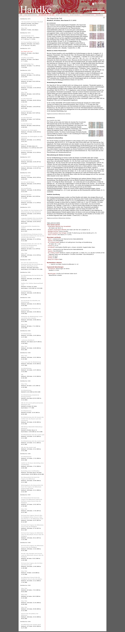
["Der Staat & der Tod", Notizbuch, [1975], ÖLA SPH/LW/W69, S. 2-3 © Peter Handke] (92, 128)
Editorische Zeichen (64, 113)
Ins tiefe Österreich (26, 86)
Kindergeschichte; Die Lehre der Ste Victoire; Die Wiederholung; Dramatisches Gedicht (31, 245)
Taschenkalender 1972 (27, 35)
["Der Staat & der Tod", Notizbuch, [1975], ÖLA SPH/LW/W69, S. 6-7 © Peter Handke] (99, 128)
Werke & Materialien (62, 14)
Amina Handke (63, 231)
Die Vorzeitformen (26, 188)
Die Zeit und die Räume (27, 182)
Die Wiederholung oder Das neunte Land (32, 434)
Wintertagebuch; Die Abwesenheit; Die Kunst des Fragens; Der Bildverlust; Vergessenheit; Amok (32, 487)
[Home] (39, 6)
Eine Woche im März (27, 79)
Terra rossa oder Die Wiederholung (31, 362)
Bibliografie (99, 14)
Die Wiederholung (26, 291)
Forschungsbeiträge (88, 14)
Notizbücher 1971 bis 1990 (46, 14)
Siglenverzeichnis (52, 113)
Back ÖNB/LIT (101, 9)
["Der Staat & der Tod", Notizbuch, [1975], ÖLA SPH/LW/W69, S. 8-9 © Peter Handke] (92, 136)
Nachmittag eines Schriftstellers (30, 471)
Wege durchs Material (30, 14)
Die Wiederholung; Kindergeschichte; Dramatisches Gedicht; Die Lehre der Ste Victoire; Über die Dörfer (32, 236)
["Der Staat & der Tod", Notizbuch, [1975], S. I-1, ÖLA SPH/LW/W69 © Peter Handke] (92, 31)
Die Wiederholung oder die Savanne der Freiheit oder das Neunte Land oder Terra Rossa (32, 419)
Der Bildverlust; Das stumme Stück (31, 624)
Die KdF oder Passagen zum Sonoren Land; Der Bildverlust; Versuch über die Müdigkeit (32, 555)
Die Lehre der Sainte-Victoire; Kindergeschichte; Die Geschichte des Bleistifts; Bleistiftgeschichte (32, 264)
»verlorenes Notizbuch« (27, 340)
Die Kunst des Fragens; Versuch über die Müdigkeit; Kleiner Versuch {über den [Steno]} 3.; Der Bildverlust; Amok (32, 517)
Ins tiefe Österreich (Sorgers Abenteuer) (32, 166)
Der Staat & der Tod (26, 51)
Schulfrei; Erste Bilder (27, 57)
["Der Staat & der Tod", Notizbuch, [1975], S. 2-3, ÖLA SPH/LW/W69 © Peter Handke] (100, 31)
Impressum (86, 9)
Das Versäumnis (25, 175)
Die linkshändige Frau (27, 64)
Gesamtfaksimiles (75, 14)
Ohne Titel (24, 28)
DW (22, 374)
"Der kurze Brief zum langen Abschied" (32, 21)
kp (65, 111)
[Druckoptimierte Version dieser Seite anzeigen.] (104, 17)
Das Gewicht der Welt (53, 120)
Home (21, 14)
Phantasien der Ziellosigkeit (29, 130)
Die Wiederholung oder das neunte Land (32, 441)
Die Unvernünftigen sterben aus (30, 42)
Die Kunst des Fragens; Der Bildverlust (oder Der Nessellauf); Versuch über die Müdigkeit (32, 534)
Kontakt (93, 9)
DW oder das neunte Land (28, 447)
